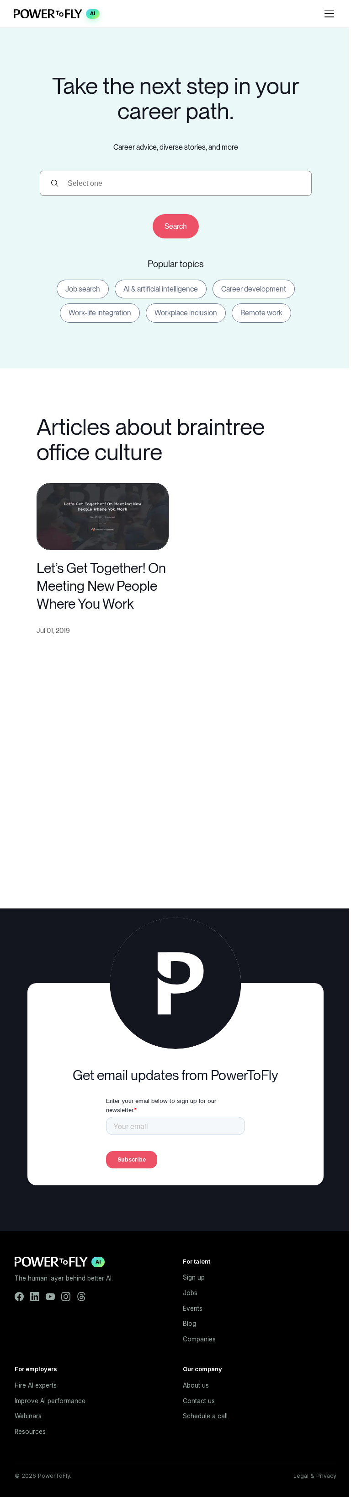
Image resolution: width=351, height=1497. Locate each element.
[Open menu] (329, 14)
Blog (189, 1323)
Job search (82, 289)
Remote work (261, 312)
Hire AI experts (36, 1385)
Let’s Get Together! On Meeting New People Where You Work (101, 586)
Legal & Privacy (314, 1475)
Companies (199, 1339)
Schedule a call (205, 1416)
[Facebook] (19, 1296)
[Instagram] (65, 1296)
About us (196, 1385)
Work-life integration (100, 312)
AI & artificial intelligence (160, 289)
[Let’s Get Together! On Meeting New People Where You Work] (102, 515)
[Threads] (81, 1296)
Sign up (194, 1277)
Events (192, 1308)
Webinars (28, 1416)
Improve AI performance (50, 1401)
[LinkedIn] (34, 1296)
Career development (253, 289)
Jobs (190, 1293)
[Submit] (176, 226)
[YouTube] (50, 1296)
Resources (30, 1431)
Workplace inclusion (185, 312)
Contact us (199, 1401)
